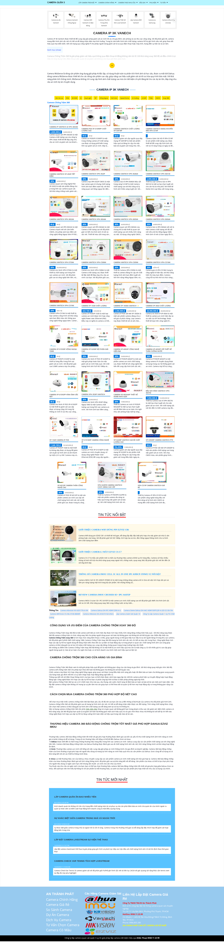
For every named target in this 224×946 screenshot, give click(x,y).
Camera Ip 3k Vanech (112, 33)
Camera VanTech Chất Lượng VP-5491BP (127, 130)
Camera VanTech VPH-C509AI (126, 262)
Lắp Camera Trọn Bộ (86, 3)
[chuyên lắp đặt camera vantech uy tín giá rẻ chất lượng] (100, 918)
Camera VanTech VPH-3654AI (94, 219)
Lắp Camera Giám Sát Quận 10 (128, 614)
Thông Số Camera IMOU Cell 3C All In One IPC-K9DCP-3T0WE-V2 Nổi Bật (120, 574)
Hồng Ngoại (104, 98)
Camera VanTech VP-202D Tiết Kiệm (62, 175)
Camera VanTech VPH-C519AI (61, 305)
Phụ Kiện (152, 3)
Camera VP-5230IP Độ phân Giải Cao (95, 350)
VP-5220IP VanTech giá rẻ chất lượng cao (127, 441)
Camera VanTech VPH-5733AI (61, 262)
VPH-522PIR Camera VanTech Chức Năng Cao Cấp (110, 486)
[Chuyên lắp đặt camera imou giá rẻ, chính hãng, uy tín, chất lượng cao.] (100, 905)
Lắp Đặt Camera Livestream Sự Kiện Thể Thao (81, 839)
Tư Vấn (163, 3)
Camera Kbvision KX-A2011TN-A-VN (74, 610)
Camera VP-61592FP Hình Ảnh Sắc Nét (63, 395)
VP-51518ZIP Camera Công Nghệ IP (95, 441)
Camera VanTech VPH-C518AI (158, 262)
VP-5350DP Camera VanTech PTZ (159, 440)
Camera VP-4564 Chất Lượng (158, 306)
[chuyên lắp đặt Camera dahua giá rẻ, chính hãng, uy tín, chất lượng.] (100, 899)
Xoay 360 (166, 98)
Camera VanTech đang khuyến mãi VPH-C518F (159, 130)
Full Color (114, 98)
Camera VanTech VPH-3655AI (126, 219)
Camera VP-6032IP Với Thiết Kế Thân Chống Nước (159, 350)
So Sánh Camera (59, 909)
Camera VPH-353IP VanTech (93, 394)
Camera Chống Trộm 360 (58, 102)
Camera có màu (58, 930)
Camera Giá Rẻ (57, 904)
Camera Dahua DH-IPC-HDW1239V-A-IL (106, 610)
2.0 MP (144, 98)
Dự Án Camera (57, 914)
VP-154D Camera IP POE (59, 440)
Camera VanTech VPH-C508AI (94, 262)
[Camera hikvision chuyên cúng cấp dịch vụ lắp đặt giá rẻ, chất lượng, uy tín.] (100, 924)
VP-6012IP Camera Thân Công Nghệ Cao (70, 486)
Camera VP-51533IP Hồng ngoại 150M (63, 350)
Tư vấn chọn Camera (62, 925)
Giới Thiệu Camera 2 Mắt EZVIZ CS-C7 (100, 552)
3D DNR (74, 98)
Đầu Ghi (142, 3)
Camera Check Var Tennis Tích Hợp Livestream (81, 861)
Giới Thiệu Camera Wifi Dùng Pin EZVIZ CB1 (104, 530)
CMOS (158, 98)
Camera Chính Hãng (106, 3)
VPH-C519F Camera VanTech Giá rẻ (151, 486)
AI (81, 98)
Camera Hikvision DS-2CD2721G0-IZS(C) (98, 614)
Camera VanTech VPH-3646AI (126, 174)
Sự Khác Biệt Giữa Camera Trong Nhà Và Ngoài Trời (84, 818)
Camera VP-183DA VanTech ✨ (126, 306)
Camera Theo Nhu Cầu (126, 3)
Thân (151, 98)
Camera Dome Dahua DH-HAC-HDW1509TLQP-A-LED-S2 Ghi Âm (148, 610)
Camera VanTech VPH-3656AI (158, 219)
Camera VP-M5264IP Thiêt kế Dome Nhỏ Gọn (126, 395)
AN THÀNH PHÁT (60, 894)
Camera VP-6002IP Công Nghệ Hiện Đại (126, 350)
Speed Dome (124, 98)
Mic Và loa (59, 98)
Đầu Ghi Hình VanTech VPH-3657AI (158, 392)
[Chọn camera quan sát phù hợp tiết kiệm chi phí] (174, 20)
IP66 (67, 98)
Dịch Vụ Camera (58, 920)
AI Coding (135, 98)
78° (95, 98)
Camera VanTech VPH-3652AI (61, 219)
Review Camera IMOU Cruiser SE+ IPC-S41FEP (104, 595)
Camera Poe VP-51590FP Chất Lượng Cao (94, 130)
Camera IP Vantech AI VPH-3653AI (63, 127)
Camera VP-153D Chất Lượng (94, 306)
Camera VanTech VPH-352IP (93, 174)
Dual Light (87, 98)
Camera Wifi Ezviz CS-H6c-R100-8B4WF (65, 614)
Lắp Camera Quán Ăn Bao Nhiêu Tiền (75, 797)
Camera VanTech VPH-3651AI (158, 174)
